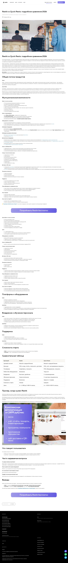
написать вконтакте (40, 548)
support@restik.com (40, 540)
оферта (3, 549)
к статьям (12, 503)
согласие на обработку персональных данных (10, 551)
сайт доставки (11, 167)
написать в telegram (40, 542)
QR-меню (6, 169)
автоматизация (4, 517)
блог (38, 517)
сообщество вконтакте (41, 552)
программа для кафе (5, 521)
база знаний (39, 520)
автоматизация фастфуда (6, 526)
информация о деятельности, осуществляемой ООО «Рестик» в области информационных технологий (14, 559)
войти (55, 2)
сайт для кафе (4, 533)
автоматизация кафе (5, 520)
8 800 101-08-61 (40, 554)
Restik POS (11, 136)
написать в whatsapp (40, 544)
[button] (65, 551)
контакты (20, 2)
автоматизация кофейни (6, 523)
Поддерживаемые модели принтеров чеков (49, 139)
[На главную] (6, 2)
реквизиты (4, 553)
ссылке (53, 123)
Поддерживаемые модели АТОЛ (57, 141)
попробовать (61, 2)
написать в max (39, 546)
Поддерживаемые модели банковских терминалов (14, 144)
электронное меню (5, 535)
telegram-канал (39, 550)
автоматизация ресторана (6, 518)
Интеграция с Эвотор (9, 142)
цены (16, 2)
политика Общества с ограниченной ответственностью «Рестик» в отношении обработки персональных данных (15, 556)
